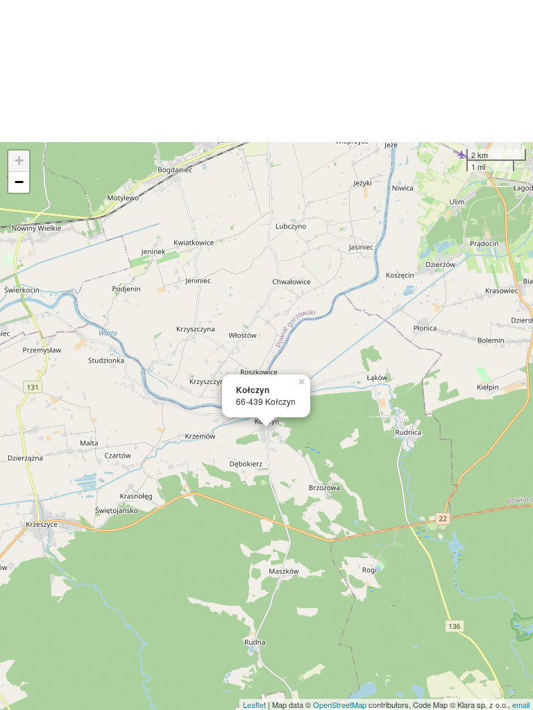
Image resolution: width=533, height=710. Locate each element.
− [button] (19, 182)
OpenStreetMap (339, 704)
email (521, 704)
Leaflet (254, 704)
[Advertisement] (266, 71)
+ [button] (19, 160)
